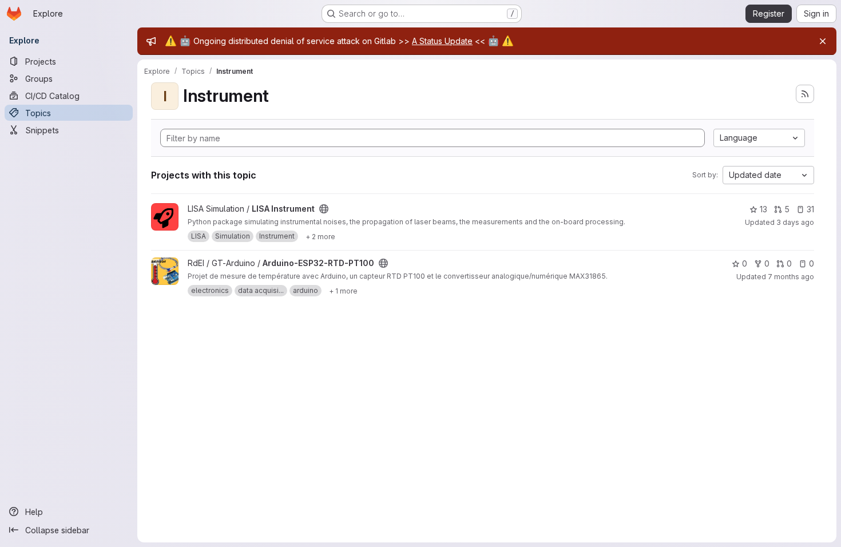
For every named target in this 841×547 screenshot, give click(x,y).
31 (810, 209)
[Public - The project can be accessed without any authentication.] (323, 208)
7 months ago (791, 276)
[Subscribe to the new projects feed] (805, 94)
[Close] (823, 41)
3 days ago (795, 222)
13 (763, 209)
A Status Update (442, 41)
